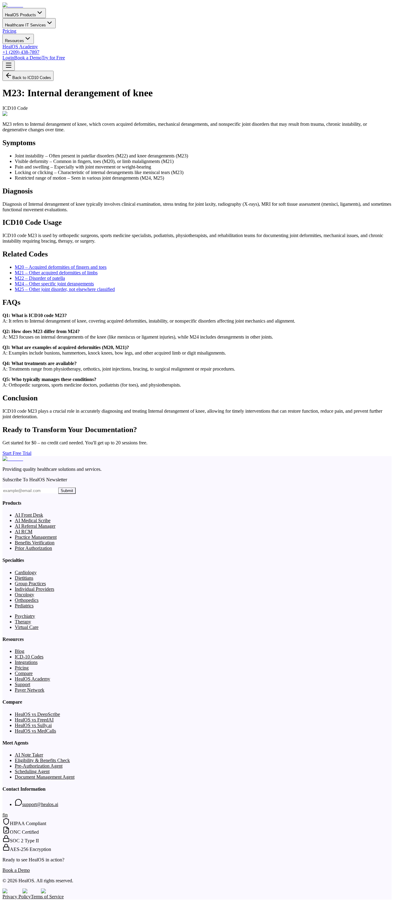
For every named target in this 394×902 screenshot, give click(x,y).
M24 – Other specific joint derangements (54, 283)
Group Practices (30, 583)
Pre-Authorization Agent (38, 766)
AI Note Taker (29, 754)
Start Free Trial (16, 453)
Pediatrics (24, 605)
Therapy (23, 621)
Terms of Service (47, 896)
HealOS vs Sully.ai (33, 725)
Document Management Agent (44, 777)
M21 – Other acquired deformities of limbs (56, 272)
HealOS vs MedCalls (35, 730)
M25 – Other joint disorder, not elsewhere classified (65, 289)
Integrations (26, 662)
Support (22, 684)
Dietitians (24, 578)
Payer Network (29, 690)
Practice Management (36, 537)
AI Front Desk (29, 515)
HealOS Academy (20, 46)
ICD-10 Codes (29, 656)
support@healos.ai (40, 804)
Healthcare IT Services (25, 25)
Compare (24, 673)
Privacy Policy (16, 896)
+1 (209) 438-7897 (20, 52)
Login (8, 57)
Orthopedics (26, 600)
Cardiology (26, 572)
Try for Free (53, 57)
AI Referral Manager (35, 526)
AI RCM (23, 531)
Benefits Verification (34, 542)
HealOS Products (20, 15)
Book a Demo (28, 57)
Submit (67, 490)
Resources (14, 40)
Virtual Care (26, 627)
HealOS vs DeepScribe (37, 714)
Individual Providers (34, 589)
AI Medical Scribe (32, 520)
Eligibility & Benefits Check (42, 760)
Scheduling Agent (32, 771)
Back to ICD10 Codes (31, 77)
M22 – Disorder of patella (40, 278)
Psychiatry (25, 616)
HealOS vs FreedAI (34, 719)
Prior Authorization (33, 548)
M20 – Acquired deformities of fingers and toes (61, 267)
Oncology (24, 594)
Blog (19, 651)
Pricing (9, 31)
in (6, 814)
